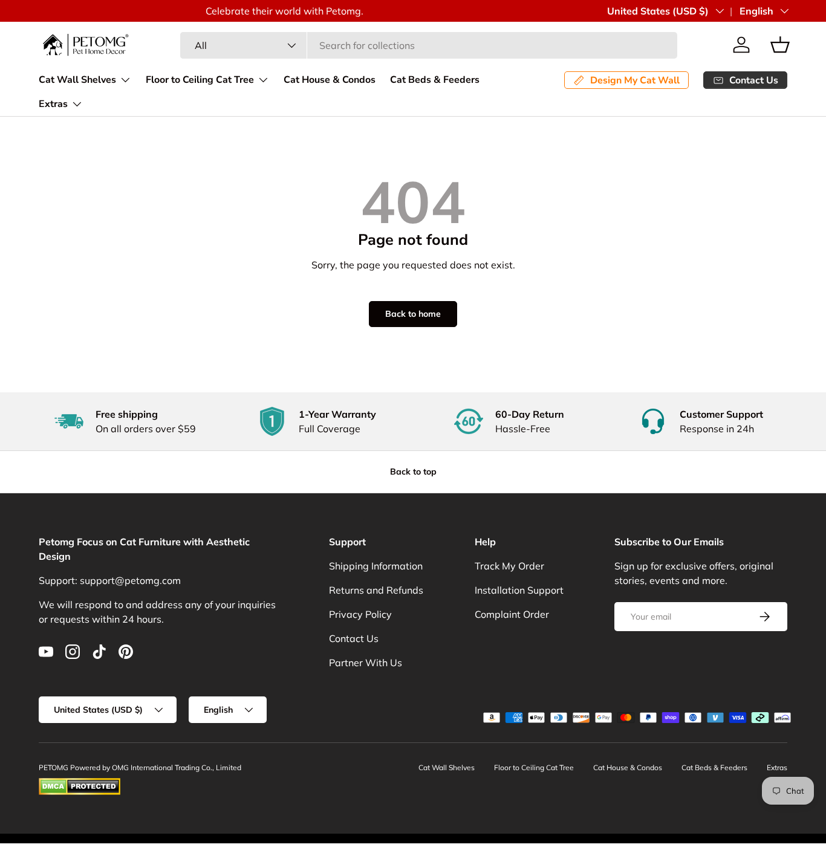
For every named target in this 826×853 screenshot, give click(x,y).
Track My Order (509, 566)
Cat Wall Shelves (77, 79)
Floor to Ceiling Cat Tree (200, 79)
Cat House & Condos (330, 79)
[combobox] (428, 45)
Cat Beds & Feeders (435, 79)
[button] (780, 44)
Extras (53, 104)
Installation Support (519, 590)
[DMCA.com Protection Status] (79, 783)
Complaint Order (512, 614)
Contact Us (354, 638)
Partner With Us (365, 663)
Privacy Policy (360, 614)
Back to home (413, 313)
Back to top (413, 471)
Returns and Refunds (376, 590)
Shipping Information (376, 566)
